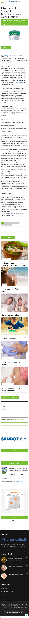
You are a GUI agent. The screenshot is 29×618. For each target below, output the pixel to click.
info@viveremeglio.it (8, 594)
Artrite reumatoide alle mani (11, 363)
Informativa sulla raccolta (6, 616)
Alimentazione (6, 258)
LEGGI (25, 261)
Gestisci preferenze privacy (15, 612)
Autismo (5, 334)
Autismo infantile (9, 339)
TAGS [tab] (14, 524)
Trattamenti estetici (8, 384)
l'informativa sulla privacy (18, 419)
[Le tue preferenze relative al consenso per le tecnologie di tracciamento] (26, 615)
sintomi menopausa (14, 222)
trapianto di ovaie (18, 82)
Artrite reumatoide (8, 358)
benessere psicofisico (7, 225)
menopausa (5, 55)
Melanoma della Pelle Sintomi (10, 290)
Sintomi (5, 310)
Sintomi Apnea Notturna (11, 315)
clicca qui (13, 215)
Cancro (4, 284)
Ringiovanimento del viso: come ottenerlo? (12, 389)
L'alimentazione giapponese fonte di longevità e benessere (14, 264)
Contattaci (5, 584)
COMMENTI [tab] (14, 520)
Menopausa (6, 47)
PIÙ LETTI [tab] (14, 517)
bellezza (7, 222)
